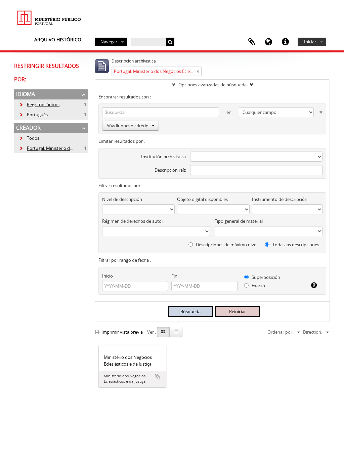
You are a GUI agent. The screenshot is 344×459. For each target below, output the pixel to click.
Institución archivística (163, 157)
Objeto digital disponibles (202, 199)
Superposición (265, 277)
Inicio (107, 276)
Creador (28, 127)
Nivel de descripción (122, 199)
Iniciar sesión (310, 42)
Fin (174, 276)
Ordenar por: (280, 332)
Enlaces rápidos (285, 42)
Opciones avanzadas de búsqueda (212, 85)
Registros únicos (39, 104)
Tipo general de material (239, 221)
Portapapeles (251, 42)
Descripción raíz (170, 170)
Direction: (312, 332)
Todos (33, 138)
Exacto (258, 286)
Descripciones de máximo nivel (226, 245)
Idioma (268, 42)
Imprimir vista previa (121, 332)
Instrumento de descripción (279, 199)
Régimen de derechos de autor (132, 221)
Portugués (33, 115)
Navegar (108, 42)
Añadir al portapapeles (157, 376)
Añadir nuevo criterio (127, 126)
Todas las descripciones (295, 245)
